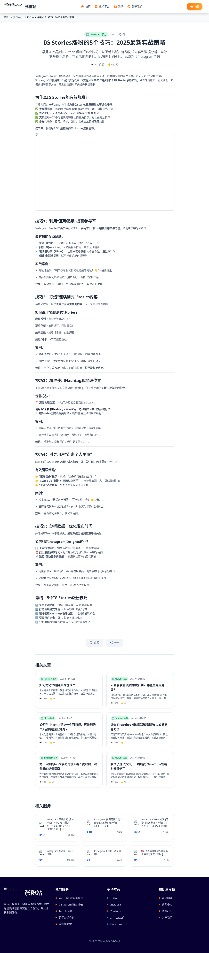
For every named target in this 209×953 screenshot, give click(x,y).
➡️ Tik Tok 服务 (47, 718)
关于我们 (167, 917)
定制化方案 (65, 924)
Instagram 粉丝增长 (71, 904)
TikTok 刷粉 (66, 911)
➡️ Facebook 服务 (120, 718)
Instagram (116, 904)
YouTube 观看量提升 (71, 898)
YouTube (115, 911)
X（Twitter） (118, 917)
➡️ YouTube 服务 (119, 678)
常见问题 (167, 898)
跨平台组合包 (66, 917)
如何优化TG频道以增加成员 (57, 685)
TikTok (114, 898)
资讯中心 (17, 17)
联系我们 (167, 911)
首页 (6, 17)
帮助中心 (167, 904)
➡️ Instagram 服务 (96, 34)
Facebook (116, 924)
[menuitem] (86, 6)
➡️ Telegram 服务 (49, 678)
